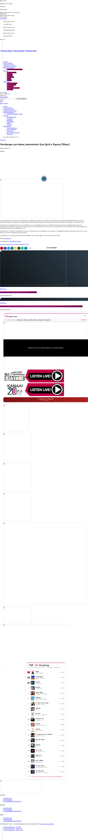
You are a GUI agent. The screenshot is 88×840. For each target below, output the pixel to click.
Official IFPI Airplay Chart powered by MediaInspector (47, 776)
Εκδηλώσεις (3, 289)
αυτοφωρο (3, 244)
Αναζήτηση (21, 98)
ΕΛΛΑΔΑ (3, 140)
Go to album (3, 18)
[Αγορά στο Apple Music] (63, 672)
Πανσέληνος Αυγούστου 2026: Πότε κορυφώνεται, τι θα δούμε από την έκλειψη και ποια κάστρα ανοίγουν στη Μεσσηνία (41, 306)
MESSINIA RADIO (15, 241)
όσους (27, 244)
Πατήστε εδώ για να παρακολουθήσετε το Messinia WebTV (46, 348)
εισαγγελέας (9, 244)
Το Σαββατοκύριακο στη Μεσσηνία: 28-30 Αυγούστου (18, 292)
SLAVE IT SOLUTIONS (47, 824)
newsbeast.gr (7, 238)
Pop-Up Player (4, 97)
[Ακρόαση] (33, 672)
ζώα (17, 244)
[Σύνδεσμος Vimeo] (18, 51)
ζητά (14, 244)
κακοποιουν (21, 244)
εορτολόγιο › (84, 320)
